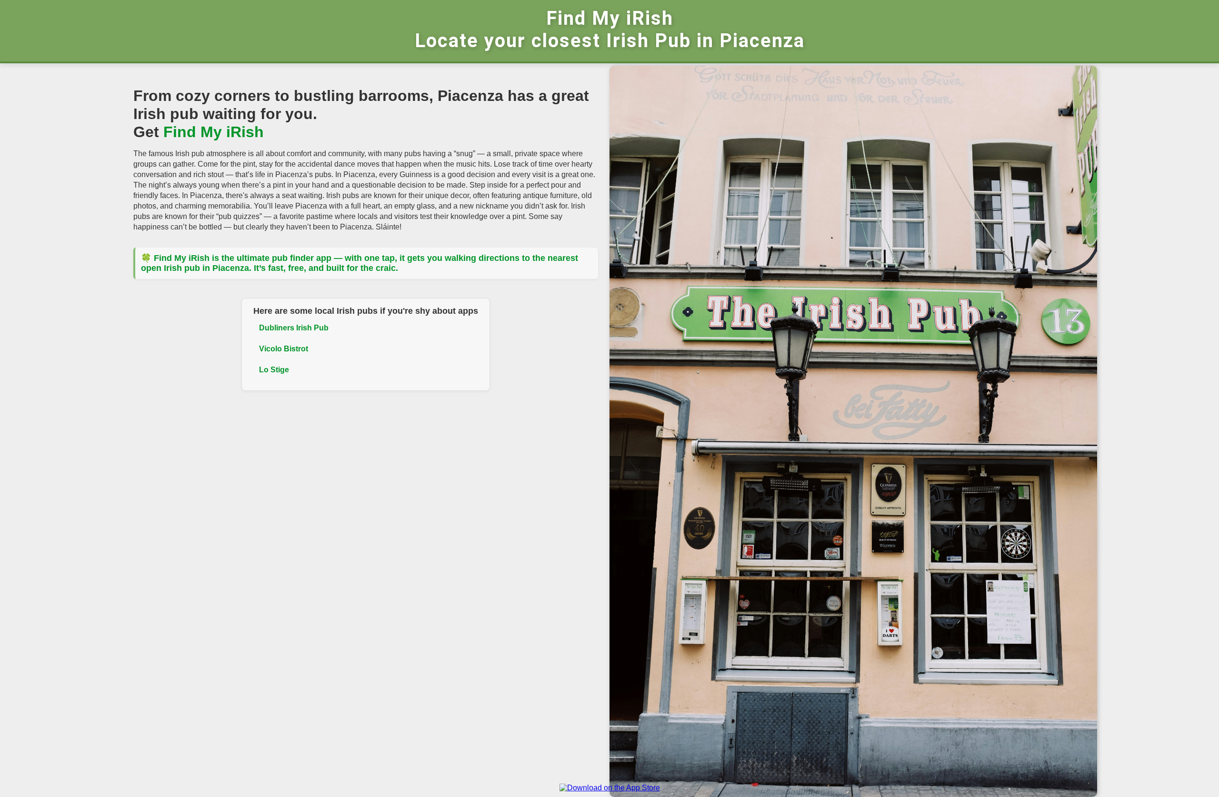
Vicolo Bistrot (283, 349)
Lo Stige (274, 370)
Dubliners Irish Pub (294, 328)
